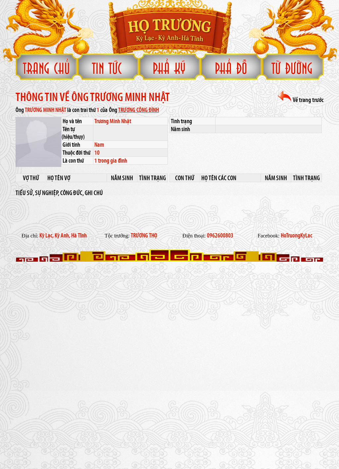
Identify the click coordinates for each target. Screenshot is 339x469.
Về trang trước (307, 100)
